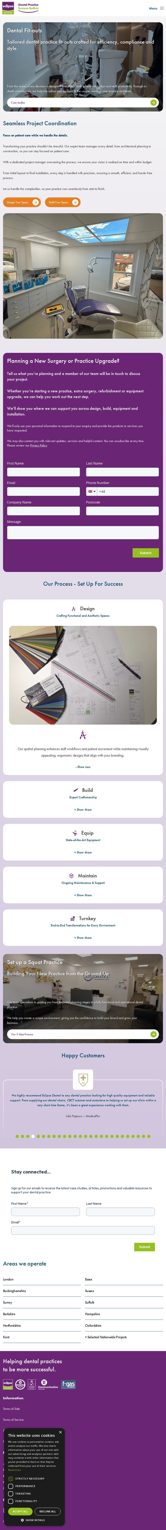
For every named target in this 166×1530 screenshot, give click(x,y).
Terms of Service (13, 1420)
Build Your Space (58, 202)
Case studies (18, 102)
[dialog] (34, 1477)
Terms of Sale (11, 1409)
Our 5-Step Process (22, 1034)
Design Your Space (17, 202)
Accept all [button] (20, 1511)
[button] (17, 1136)
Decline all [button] (47, 1511)
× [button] (60, 1432)
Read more (14, 1470)
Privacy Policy (38, 445)
